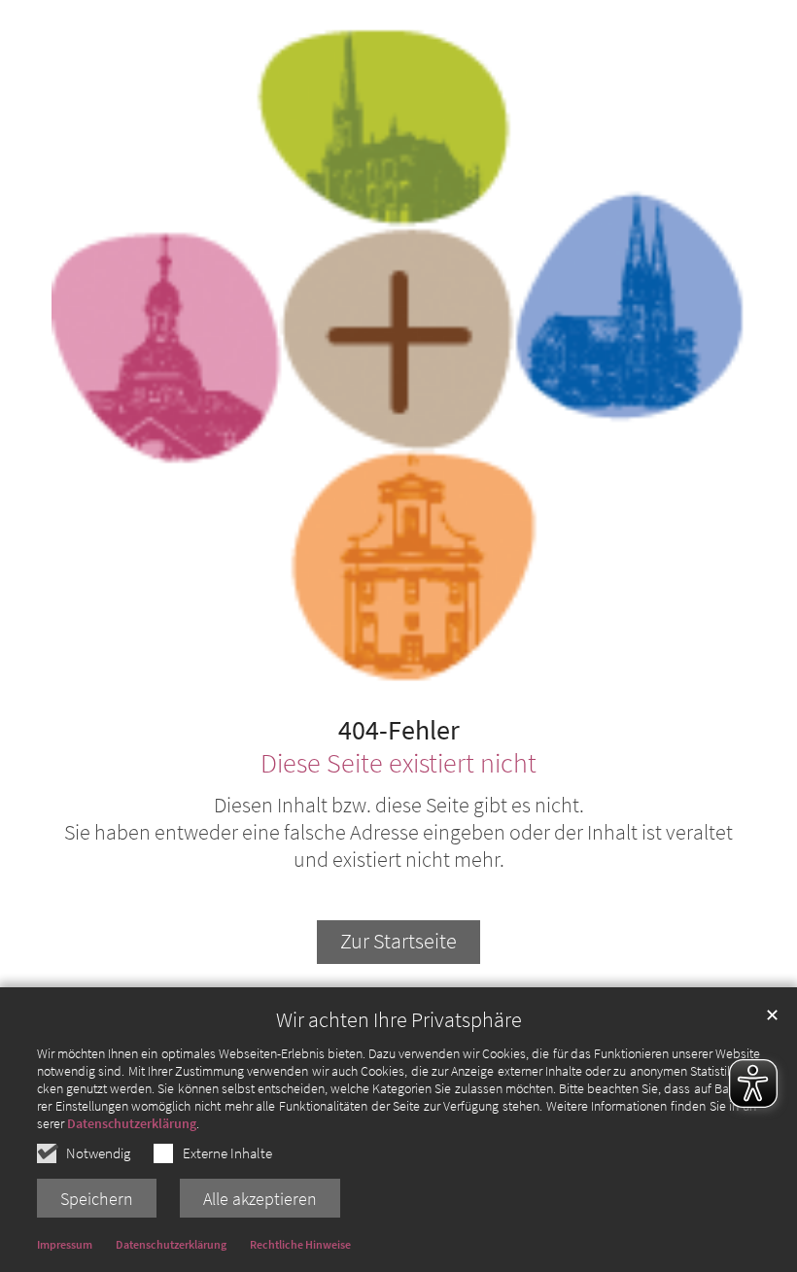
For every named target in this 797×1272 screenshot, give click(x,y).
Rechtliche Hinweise (300, 1244)
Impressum (64, 1244)
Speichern (96, 1198)
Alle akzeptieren (260, 1198)
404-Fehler (399, 730)
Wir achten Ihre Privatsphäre (399, 1020)
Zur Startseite (398, 941)
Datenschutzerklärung (131, 1123)
